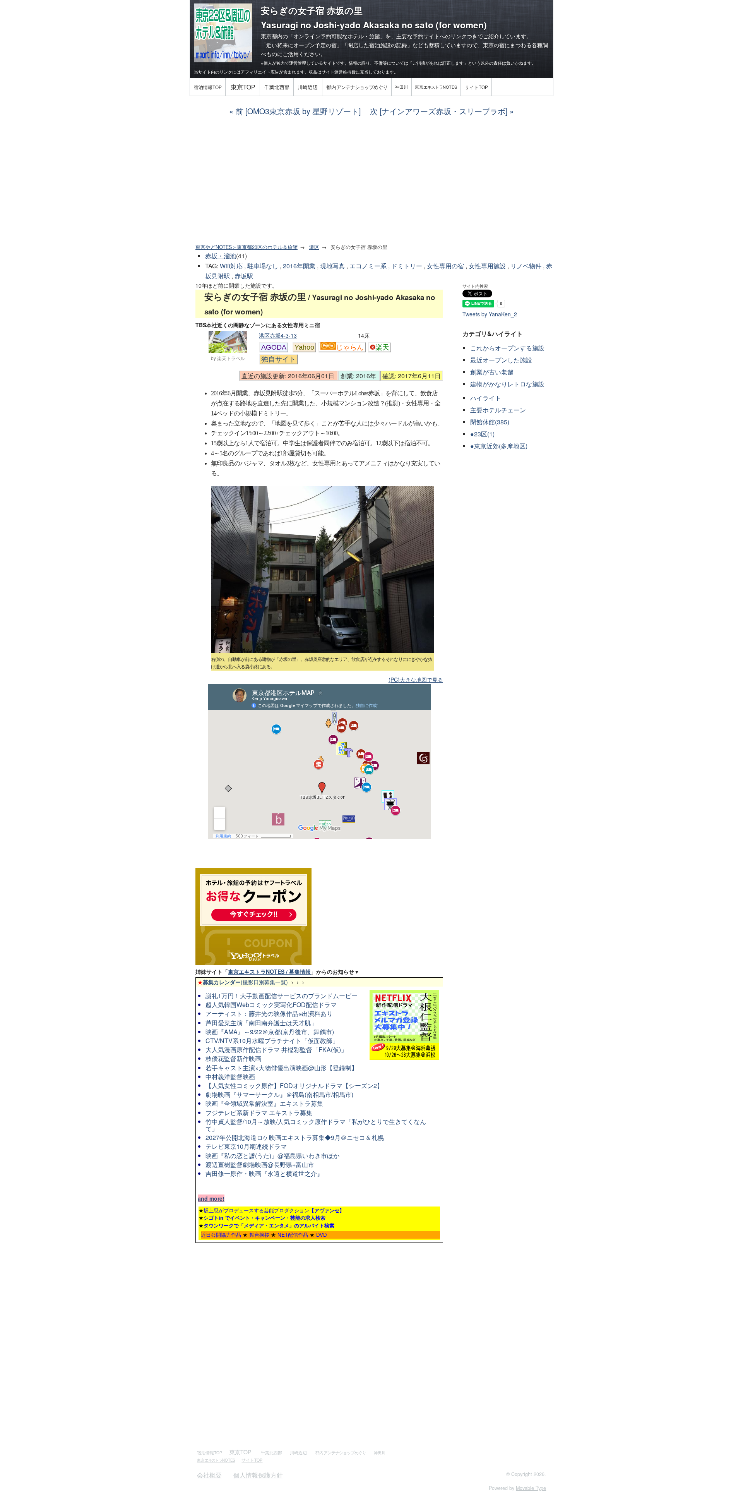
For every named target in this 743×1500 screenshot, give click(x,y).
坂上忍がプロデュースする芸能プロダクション (274, 1210)
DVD (321, 1234)
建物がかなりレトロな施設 (507, 383)
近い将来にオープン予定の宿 (301, 45)
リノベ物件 (526, 265)
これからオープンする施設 (507, 347)
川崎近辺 (308, 87)
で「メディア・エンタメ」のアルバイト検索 (269, 1225)
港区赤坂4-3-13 (278, 335)
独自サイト (278, 359)
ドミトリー (407, 265)
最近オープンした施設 (501, 359)
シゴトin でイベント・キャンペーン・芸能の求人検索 (264, 1217)
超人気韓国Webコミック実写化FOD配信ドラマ (271, 1004)
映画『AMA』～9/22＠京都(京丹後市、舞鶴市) (269, 1031)
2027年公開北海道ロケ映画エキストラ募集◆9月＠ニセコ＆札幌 (294, 1137)
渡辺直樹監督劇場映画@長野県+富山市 (259, 1164)
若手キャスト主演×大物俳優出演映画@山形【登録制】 (281, 1067)
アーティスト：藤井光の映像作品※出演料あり (269, 1013)
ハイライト (485, 397)
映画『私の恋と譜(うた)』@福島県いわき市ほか (272, 1155)
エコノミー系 (368, 265)
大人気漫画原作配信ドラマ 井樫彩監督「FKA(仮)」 (276, 1049)
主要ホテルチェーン (498, 409)
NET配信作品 (292, 1234)
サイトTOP (476, 87)
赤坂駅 (244, 275)
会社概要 (209, 1475)
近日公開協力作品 (221, 1234)
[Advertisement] (371, 180)
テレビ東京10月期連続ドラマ (246, 1146)
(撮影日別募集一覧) (242, 982)
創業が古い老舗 (492, 371)
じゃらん (350, 347)
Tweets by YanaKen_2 (489, 314)
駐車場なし (263, 265)
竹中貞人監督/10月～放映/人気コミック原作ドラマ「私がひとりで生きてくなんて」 (315, 1125)
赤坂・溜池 (220, 255)
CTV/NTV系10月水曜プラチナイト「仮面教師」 (272, 1040)
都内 (356, 87)
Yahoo (304, 347)
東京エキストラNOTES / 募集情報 (269, 971)
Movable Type (531, 1488)
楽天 (382, 347)
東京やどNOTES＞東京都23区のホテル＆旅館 (246, 247)
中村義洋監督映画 (230, 1076)
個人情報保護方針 (258, 1475)
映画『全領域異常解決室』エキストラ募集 (264, 1103)
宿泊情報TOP (208, 87)
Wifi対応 (232, 265)
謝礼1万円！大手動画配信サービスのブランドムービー (281, 995)
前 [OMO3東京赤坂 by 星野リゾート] (298, 111)
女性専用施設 (488, 265)
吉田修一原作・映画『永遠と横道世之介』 (264, 1173)
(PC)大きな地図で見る (416, 679)
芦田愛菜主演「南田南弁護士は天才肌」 (261, 1022)
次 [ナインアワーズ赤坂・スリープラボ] (438, 111)
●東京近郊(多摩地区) (498, 445)
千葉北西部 (276, 87)
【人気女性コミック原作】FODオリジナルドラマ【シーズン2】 (294, 1085)
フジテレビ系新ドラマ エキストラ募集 (258, 1112)
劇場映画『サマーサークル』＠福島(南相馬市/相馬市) (279, 1094)
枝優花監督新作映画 (233, 1058)
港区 (314, 247)
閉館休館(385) (489, 421)
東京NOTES (436, 87)
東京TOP (243, 86)
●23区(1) (482, 433)
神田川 (401, 87)
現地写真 (333, 265)
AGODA (273, 347)
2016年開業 (300, 265)
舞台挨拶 (259, 1234)
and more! (211, 1198)
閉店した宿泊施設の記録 (377, 45)
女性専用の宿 (446, 265)
